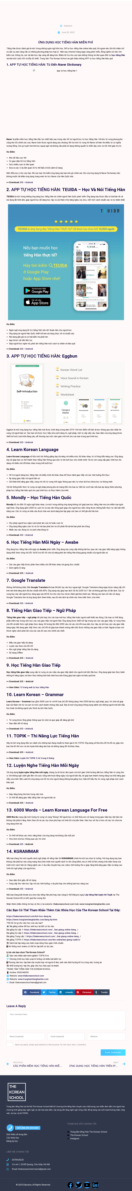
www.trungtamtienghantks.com (95, 904)
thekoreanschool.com (63, 904)
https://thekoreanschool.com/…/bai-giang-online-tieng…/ (51, 933)
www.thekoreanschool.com (31, 976)
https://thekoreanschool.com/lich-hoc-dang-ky (28, 916)
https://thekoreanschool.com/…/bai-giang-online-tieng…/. (51, 929)
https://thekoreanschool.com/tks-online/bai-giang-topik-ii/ (52, 940)
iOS (21, 182)
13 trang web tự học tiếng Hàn (34, 687)
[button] (31, 992)
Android (29, 182)
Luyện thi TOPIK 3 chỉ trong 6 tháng (37, 758)
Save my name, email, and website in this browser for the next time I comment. (50, 1044)
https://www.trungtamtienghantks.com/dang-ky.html (31, 919)
